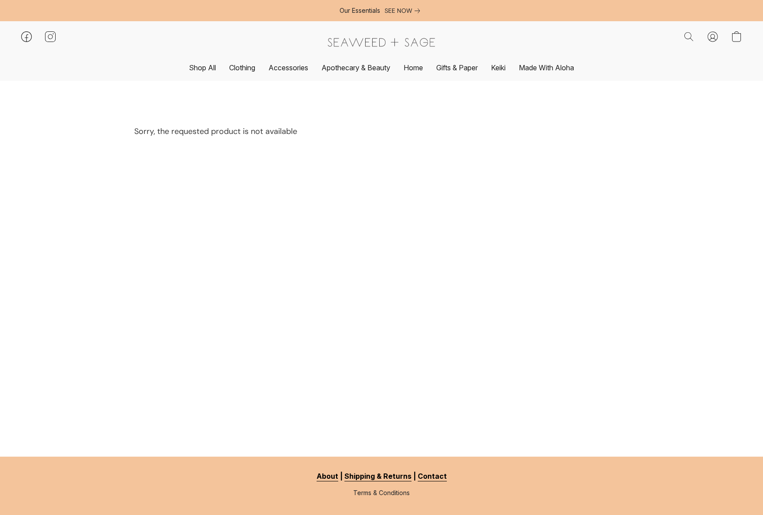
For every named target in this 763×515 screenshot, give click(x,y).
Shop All (202, 67)
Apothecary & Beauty (355, 67)
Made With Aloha (546, 67)
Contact (432, 476)
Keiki (498, 67)
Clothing (242, 67)
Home (413, 67)
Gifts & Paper (457, 67)
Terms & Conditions (381, 492)
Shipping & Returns (378, 476)
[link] (404, 10)
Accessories (288, 67)
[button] (381, 42)
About (327, 476)
